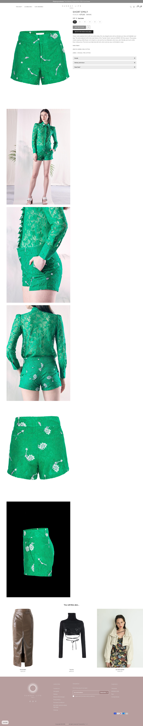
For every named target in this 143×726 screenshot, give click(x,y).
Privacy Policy (56, 699)
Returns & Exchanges (59, 697)
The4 (86, 724)
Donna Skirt (23, 669)
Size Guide (81, 18)
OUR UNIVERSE (39, 6)
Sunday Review (115, 697)
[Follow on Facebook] (30, 701)
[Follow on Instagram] (33, 701)
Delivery (55, 694)
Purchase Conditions (58, 702)
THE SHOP (19, 6)
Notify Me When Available (83, 31)
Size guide (56, 691)
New (112, 694)
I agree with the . (85, 696)
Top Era (71, 669)
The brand (114, 688)
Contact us (56, 688)
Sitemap (55, 710)
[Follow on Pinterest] (35, 701)
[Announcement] (71, 1)
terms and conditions (89, 696)
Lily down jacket (120, 669)
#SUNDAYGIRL (115, 691)
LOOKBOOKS (28, 6)
